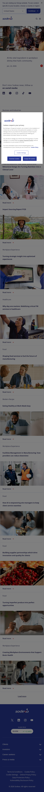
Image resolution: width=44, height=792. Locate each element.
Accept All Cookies (29, 158)
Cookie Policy (34, 147)
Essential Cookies (14, 158)
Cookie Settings (21, 153)
